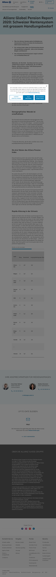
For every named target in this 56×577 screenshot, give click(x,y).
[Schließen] (46, 86)
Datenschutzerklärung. (34, 92)
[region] (28, 93)
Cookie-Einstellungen (16, 97)
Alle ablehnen (28, 97)
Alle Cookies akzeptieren (40, 97)
